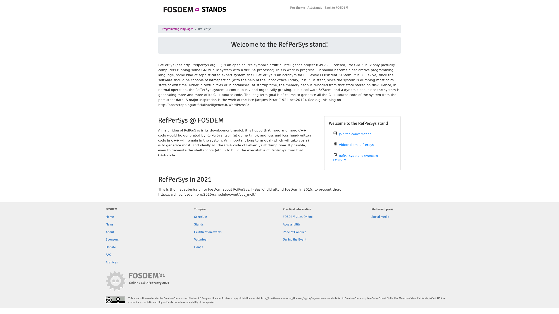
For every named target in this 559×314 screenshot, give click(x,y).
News (110, 224)
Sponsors (112, 239)
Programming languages (177, 29)
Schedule (200, 217)
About (110, 232)
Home (110, 217)
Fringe (198, 247)
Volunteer (201, 239)
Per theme (297, 8)
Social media (380, 217)
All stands (314, 8)
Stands (199, 224)
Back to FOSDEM (336, 8)
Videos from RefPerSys (356, 145)
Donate (111, 247)
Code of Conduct (294, 232)
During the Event (294, 239)
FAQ (108, 255)
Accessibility (291, 224)
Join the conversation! (356, 134)
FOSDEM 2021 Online (298, 217)
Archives (112, 262)
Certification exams (208, 232)
